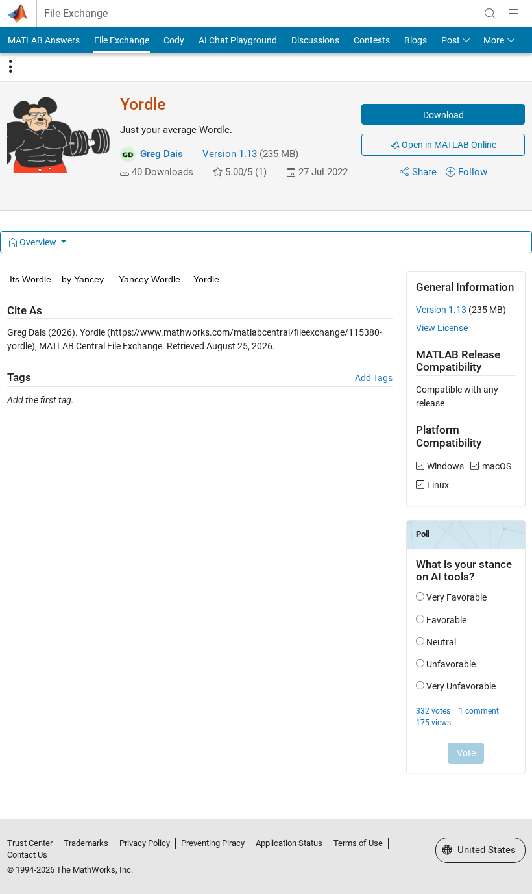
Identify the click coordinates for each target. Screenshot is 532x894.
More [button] (493, 40)
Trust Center (30, 843)
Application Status (289, 843)
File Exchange (76, 13)
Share (424, 172)
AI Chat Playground (238, 40)
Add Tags (374, 378)
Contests (372, 40)
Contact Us (27, 855)
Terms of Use (358, 843)
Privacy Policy (144, 843)
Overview (38, 242)
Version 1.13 (229, 154)
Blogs (415, 40)
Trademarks (86, 843)
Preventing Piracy (213, 843)
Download (443, 115)
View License (442, 328)
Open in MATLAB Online (448, 145)
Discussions (315, 40)
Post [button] (450, 40)
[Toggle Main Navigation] (513, 13)
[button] (124, 172)
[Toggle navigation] (10, 66)
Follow (472, 172)
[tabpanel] (266, 531)
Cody (173, 40)
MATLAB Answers (44, 40)
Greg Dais (161, 154)
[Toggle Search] (490, 13)
